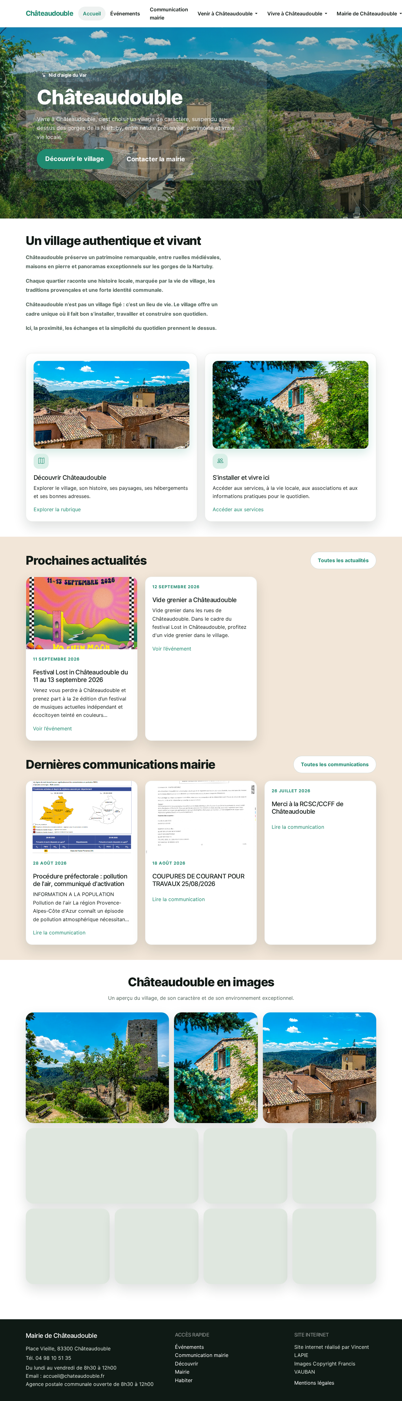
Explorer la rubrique (57, 509)
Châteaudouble (49, 13)
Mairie (182, 1372)
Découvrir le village (74, 159)
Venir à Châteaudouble (226, 13)
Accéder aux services (238, 509)
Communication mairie (169, 13)
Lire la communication (59, 932)
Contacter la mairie (156, 159)
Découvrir (186, 1363)
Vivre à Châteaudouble (295, 13)
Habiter (184, 1380)
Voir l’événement (52, 728)
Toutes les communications (335, 764)
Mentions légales (314, 1383)
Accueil (92, 13)
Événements (125, 13)
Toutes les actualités (343, 560)
